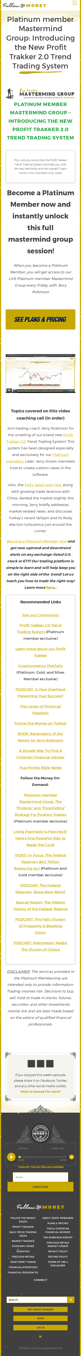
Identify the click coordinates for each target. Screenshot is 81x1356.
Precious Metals (23, 1256)
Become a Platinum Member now (36, 541)
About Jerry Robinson (57, 1218)
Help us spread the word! (40, 1091)
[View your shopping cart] (40, 1336)
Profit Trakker (23, 1226)
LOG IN (40, 1327)
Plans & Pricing (57, 1223)
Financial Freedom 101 (23, 1272)
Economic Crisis (23, 1246)
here (50, 587)
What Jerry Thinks (23, 1262)
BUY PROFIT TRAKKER (40, 1309)
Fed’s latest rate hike (43, 485)
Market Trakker (23, 1241)
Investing (23, 1251)
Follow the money (40, 1207)
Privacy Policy (58, 1251)
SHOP (40, 1318)
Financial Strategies (23, 1267)
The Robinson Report (58, 1237)
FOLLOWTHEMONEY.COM (50, 1348)
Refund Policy (58, 1256)
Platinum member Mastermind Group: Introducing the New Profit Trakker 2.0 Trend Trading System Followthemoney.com (24, 5)
